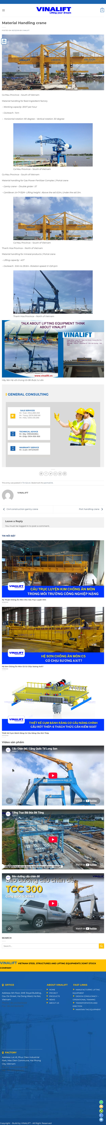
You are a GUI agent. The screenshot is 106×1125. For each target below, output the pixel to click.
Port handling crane (89, 509)
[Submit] (101, 945)
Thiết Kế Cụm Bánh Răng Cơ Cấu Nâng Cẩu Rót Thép (25, 733)
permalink (48, 483)
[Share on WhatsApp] (41, 474)
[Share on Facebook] (46, 474)
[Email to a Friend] (55, 474)
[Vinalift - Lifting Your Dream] (54, 10)
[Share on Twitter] (50, 474)
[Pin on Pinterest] (60, 474)
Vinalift (25, 30)
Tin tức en (26, 483)
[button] (3, 10)
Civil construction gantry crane (22, 509)
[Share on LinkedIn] (65, 474)
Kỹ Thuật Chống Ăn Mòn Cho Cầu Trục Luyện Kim (24, 600)
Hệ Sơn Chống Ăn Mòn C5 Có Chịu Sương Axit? (22, 666)
